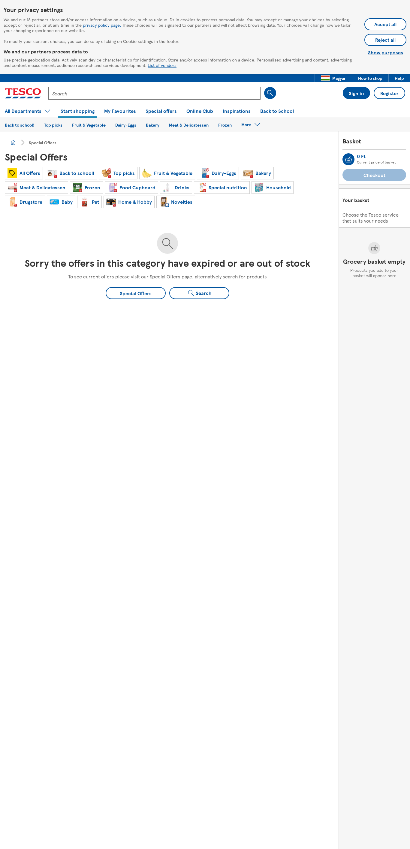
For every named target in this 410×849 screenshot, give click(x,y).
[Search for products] (270, 93)
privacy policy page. (102, 25)
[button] (333, 78)
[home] (13, 142)
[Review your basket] (348, 159)
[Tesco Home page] (23, 93)
